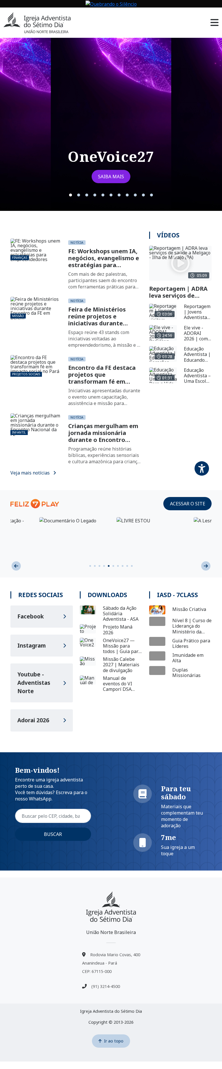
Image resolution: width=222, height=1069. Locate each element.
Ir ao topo (113, 1041)
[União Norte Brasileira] (111, 906)
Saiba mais (111, 176)
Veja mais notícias (30, 473)
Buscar (53, 834)
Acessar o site (187, 503)
